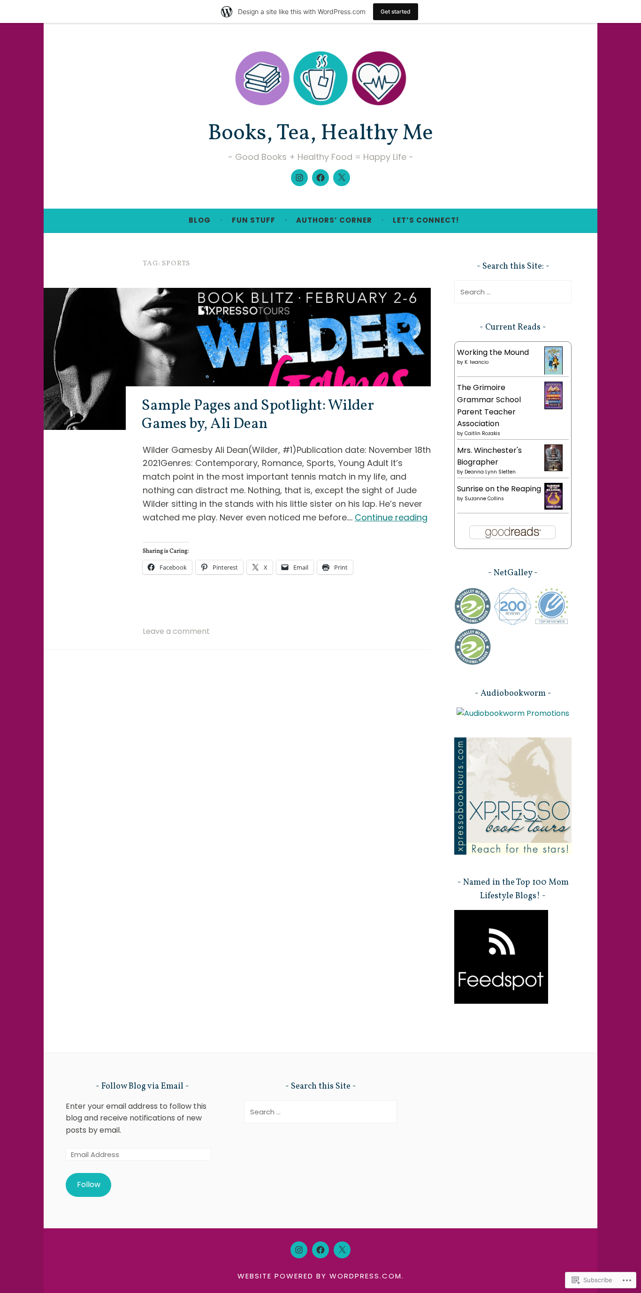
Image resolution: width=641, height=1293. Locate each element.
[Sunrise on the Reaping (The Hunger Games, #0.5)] (553, 507)
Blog (200, 220)
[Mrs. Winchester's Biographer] (553, 468)
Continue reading (391, 517)
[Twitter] (341, 177)
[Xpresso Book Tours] (513, 852)
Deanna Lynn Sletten (490, 471)
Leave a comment (176, 631)
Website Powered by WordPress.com (319, 1276)
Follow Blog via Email (142, 1086)
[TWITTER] (342, 1250)
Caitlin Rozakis (482, 433)
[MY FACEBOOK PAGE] (320, 1250)
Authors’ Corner (334, 220)
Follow (88, 1184)
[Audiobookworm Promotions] (513, 713)
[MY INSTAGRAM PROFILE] (299, 1250)
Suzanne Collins (484, 498)
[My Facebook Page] (320, 177)
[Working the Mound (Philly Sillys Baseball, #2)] (553, 372)
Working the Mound (493, 352)
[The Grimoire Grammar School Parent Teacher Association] (553, 406)
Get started (396, 11)
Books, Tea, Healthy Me (320, 133)
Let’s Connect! (426, 220)
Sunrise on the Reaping (499, 488)
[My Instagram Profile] (299, 177)
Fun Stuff (253, 220)
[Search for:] (513, 291)
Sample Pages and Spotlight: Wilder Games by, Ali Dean (258, 415)
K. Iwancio (476, 362)
